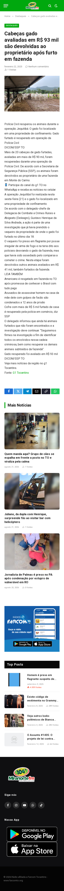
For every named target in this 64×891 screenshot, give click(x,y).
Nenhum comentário (38, 66)
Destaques (12, 25)
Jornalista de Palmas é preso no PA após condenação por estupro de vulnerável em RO (28, 578)
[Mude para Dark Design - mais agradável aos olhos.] (56, 5)
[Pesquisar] (50, 6)
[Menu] (6, 6)
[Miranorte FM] (32, 5)
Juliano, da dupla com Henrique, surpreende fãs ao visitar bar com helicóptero (27, 518)
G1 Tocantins (21, 372)
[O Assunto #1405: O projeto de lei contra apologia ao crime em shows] (14, 739)
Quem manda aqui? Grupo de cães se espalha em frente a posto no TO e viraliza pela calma (29, 457)
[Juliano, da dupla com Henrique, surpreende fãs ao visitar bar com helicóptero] (32, 491)
